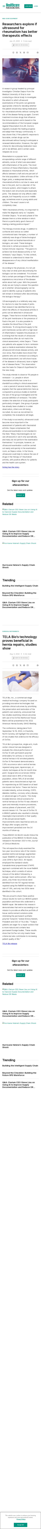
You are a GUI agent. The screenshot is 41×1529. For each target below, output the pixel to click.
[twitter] (20, 53)
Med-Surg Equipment (10, 18)
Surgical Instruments (10, 631)
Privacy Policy (21, 1519)
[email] (28, 53)
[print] (38, 53)
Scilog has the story (10, 467)
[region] (20, 1520)
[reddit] (24, 53)
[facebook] (13, 53)
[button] (3, 6)
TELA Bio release (9, 944)
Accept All (20, 1525)
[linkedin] (17, 53)
